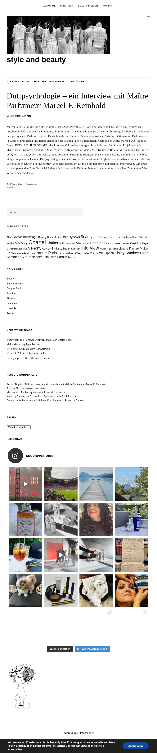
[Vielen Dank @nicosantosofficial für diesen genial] (25, 484)
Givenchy (33, 248)
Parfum (41, 253)
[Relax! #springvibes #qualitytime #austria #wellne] (96, 484)
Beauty (42, 237)
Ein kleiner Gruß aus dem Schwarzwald (28, 348)
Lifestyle (11, 308)
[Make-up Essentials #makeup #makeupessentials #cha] (61, 519)
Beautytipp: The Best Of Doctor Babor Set (30, 358)
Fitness (126, 243)
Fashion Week (113, 243)
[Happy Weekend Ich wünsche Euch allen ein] (96, 590)
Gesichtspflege (139, 243)
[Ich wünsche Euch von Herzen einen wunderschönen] (25, 626)
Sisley (120, 253)
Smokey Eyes (136, 253)
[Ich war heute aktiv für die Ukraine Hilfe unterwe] (131, 555)
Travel (10, 313)
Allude (10, 237)
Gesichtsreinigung (15, 249)
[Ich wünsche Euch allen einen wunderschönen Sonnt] (25, 555)
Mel (29, 115)
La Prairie (113, 249)
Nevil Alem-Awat (20, 253)
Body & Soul (14, 288)
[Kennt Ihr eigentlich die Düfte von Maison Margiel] (25, 519)
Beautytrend (106, 237)
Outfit (32, 253)
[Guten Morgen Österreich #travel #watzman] (131, 484)
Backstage (30, 237)
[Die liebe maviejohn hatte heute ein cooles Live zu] (61, 590)
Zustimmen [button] (135, 745)
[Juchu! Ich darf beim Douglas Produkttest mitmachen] (131, 519)
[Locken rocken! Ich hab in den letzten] (96, 519)
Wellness (70, 257)
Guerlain (46, 248)
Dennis (10, 400)
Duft (61, 243)
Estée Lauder (82, 243)
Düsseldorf (70, 243)
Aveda (18, 237)
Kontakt (108, 6)
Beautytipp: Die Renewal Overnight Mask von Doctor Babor (39, 339)
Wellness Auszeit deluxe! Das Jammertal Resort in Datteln (51, 400)
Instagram (74, 248)
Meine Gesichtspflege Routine (23, 344)
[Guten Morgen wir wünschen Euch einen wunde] (25, 590)
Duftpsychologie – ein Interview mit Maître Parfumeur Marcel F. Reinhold (65, 384)
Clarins (52, 243)
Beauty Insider (88, 6)
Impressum (70, 733)
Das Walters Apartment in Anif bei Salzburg (53, 396)
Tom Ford (57, 257)
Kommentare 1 (32, 183)
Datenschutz (86, 733)
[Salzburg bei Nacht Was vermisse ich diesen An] (131, 626)
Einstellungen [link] (24, 745)
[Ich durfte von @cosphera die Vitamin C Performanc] (96, 626)
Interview (67, 6)
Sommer (13, 257)
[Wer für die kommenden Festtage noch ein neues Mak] (61, 626)
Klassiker (104, 249)
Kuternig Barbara (16, 396)
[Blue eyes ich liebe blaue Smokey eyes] (131, 590)
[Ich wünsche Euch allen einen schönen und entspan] (61, 484)
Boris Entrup (21, 243)
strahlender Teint (38, 257)
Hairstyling (59, 248)
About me (49, 6)
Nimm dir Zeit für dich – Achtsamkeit (27, 353)
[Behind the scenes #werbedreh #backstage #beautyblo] (96, 555)
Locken (135, 249)
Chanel (37, 242)
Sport (22, 257)
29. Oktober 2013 (14, 183)
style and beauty (36, 59)
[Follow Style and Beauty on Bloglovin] (22, 708)
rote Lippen (106, 253)
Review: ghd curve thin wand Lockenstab (43, 392)
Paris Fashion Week (70, 253)
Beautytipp (90, 237)
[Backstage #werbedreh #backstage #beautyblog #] (61, 555)
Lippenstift (125, 248)
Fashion (97, 243)
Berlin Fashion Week (126, 237)
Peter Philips (90, 253)
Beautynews (71, 237)
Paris (52, 253)
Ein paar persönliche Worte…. (32, 388)
